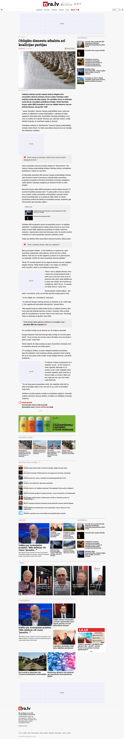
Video (21, 563)
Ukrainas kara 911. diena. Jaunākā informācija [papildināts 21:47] (45, 478)
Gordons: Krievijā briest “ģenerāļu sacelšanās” (38, 483)
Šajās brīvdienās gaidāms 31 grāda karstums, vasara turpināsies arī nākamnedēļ (49, 493)
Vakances (64, 733)
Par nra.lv (20, 733)
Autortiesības (51, 733)
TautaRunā (54, 10)
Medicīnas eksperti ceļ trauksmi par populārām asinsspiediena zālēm (60, 674)
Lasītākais (82, 37)
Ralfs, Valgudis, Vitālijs (66, 5)
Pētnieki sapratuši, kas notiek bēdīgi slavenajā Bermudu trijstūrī (45, 513)
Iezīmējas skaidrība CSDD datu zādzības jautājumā (55, 534)
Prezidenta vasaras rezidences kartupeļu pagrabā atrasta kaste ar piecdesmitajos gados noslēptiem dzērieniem (93, 62)
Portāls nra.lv (22, 48)
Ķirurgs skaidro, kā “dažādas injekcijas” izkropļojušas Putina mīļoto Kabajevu (48, 488)
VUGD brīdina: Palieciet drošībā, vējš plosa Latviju (69, 551)
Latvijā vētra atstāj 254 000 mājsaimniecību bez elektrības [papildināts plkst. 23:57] (95, 44)
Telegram (38, 407)
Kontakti (69, 733)
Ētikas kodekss (58, 733)
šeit (45, 325)
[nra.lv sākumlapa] (51, 4)
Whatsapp (46, 407)
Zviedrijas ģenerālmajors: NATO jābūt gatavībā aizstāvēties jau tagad (54, 453)
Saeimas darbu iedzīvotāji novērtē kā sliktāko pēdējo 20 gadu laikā (45, 468)
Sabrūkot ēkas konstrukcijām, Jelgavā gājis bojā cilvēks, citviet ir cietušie (50, 211)
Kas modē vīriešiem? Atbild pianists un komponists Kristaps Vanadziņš (47, 473)
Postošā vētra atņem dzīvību (42, 216)
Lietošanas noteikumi (43, 733)
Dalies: (41, 411)
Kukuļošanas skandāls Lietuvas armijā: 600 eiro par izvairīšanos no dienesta (25, 453)
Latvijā (23, 37)
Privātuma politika (34, 733)
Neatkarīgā (39, 10)
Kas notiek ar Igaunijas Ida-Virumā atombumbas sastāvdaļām (32, 673)
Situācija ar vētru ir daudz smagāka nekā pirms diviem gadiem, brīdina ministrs (95, 79)
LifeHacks (61, 10)
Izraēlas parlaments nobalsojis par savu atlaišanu (39, 452)
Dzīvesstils (47, 10)
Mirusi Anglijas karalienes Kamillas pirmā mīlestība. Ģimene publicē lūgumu (48, 503)
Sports (67, 10)
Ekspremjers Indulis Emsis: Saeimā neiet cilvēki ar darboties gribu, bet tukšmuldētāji (46, 498)
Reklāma (25, 733)
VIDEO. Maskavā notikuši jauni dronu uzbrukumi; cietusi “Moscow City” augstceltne (47, 508)
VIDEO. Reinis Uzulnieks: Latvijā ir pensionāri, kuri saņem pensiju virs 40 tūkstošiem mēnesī (63, 623)
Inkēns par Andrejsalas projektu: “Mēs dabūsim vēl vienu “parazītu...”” (32, 547)
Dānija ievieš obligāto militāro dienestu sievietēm (68, 452)
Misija (29, 733)
